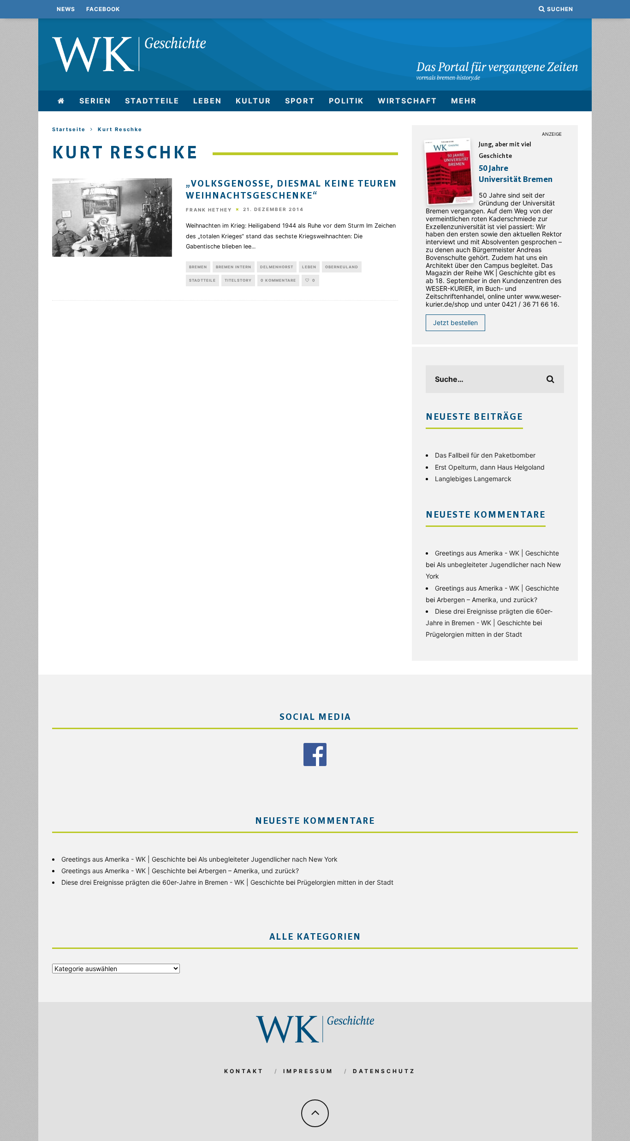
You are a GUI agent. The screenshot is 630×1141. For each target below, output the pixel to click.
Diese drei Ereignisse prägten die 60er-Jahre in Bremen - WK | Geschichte (172, 882)
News (66, 9)
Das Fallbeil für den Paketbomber (485, 455)
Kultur (253, 100)
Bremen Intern (233, 267)
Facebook (103, 9)
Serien (95, 100)
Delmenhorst (276, 267)
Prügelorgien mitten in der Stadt (474, 634)
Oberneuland (341, 267)
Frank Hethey (209, 209)
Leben (207, 100)
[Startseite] (61, 101)
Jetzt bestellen (455, 322)
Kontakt (244, 1071)
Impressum (308, 1071)
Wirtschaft (407, 100)
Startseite (69, 129)
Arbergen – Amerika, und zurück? (487, 600)
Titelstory (238, 280)
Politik (346, 100)
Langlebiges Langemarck (473, 479)
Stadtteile (152, 100)
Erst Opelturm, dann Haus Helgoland (490, 467)
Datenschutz (384, 1071)
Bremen (198, 267)
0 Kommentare (278, 280)
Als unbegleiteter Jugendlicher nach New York (268, 859)
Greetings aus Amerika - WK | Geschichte (497, 553)
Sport (300, 100)
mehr (464, 100)
